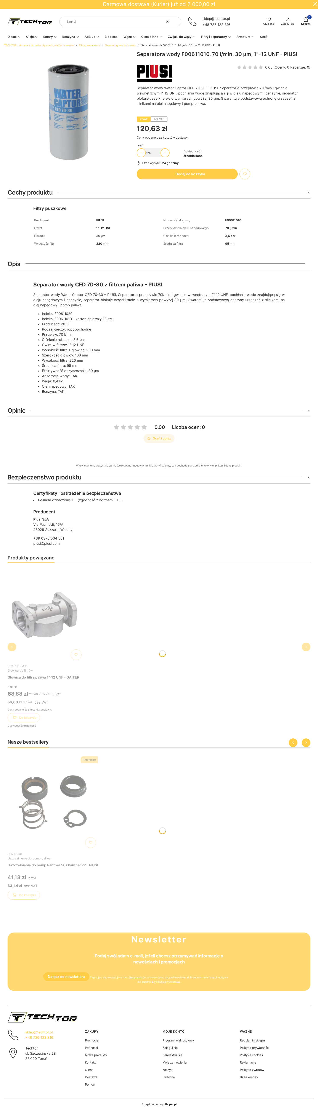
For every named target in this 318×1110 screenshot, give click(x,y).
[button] (176, 21)
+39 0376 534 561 (48, 538)
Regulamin (135, 977)
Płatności (91, 1047)
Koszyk (167, 1070)
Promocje (91, 1040)
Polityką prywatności (167, 981)
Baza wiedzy (249, 1077)
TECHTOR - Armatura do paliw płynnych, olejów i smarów (39, 45)
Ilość (140, 145)
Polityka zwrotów (252, 1070)
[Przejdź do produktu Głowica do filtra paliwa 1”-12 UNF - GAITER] (45, 614)
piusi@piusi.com (46, 543)
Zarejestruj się (172, 1055)
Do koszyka (27, 717)
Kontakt (90, 1062)
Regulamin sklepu (252, 1040)
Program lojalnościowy (178, 1040)
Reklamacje (248, 1062)
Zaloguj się (170, 1047)
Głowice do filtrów (20, 670)
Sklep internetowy (159, 1104)
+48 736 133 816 (216, 24)
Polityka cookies (251, 1055)
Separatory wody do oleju (120, 45)
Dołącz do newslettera (66, 976)
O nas (89, 1070)
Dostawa (91, 1077)
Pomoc (90, 1084)
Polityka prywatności (254, 1047)
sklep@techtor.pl (216, 18)
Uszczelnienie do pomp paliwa (29, 858)
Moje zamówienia (174, 1062)
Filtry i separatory (89, 45)
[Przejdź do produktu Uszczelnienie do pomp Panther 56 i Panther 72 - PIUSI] (53, 802)
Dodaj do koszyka (190, 174)
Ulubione (168, 1077)
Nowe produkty (96, 1055)
